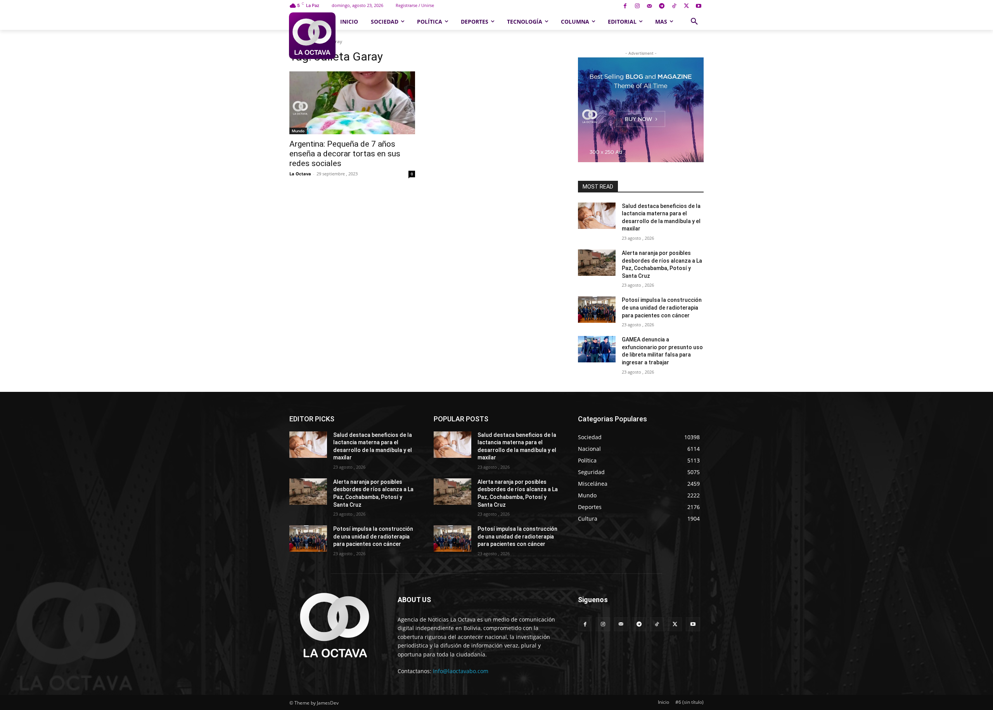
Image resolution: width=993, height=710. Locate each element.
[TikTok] (674, 6)
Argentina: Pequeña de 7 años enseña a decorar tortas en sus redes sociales (344, 153)
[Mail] (649, 6)
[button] (694, 21)
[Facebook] (625, 6)
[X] (686, 6)
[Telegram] (662, 6)
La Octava (300, 174)
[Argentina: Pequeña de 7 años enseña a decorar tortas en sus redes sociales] (352, 102)
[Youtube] (698, 6)
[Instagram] (637, 6)
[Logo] (312, 35)
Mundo (298, 130)
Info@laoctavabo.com (460, 671)
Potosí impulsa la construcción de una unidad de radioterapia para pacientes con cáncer (662, 307)
